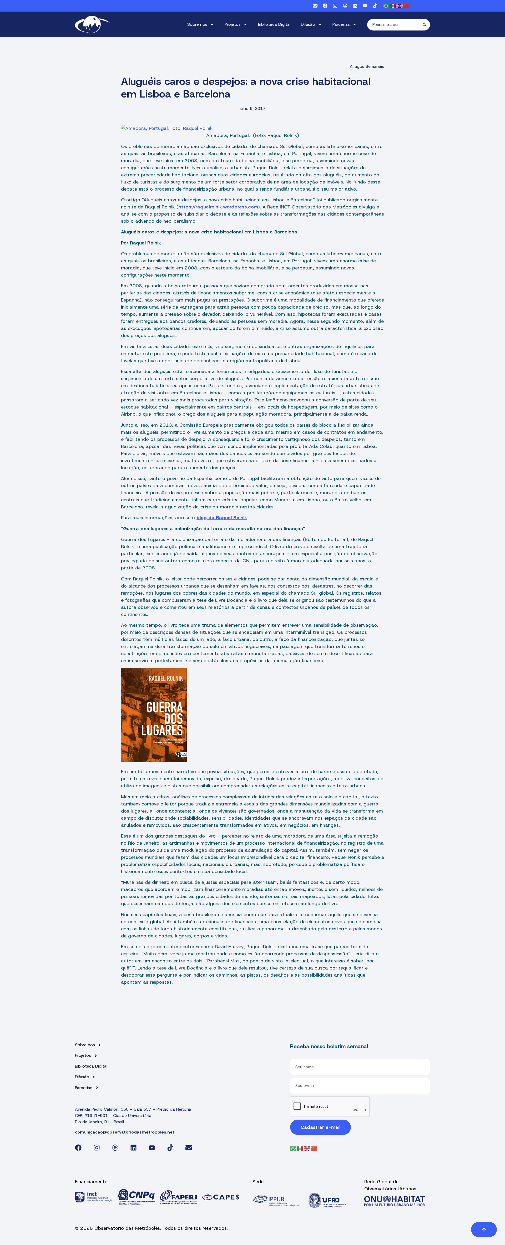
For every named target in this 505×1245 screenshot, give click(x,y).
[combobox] (395, 24)
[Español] (393, 5)
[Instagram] (335, 5)
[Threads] (345, 5)
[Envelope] (315, 5)
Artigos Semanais (367, 66)
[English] (399, 5)
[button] (484, 1229)
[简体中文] (406, 5)
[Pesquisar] (426, 24)
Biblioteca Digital (274, 24)
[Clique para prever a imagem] (252, 128)
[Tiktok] (375, 5)
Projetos (233, 24)
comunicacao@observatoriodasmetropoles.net (124, 1132)
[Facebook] (325, 5)
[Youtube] (365, 5)
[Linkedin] (355, 5)
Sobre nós (197, 24)
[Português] (386, 5)
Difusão (308, 24)
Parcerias (341, 24)
